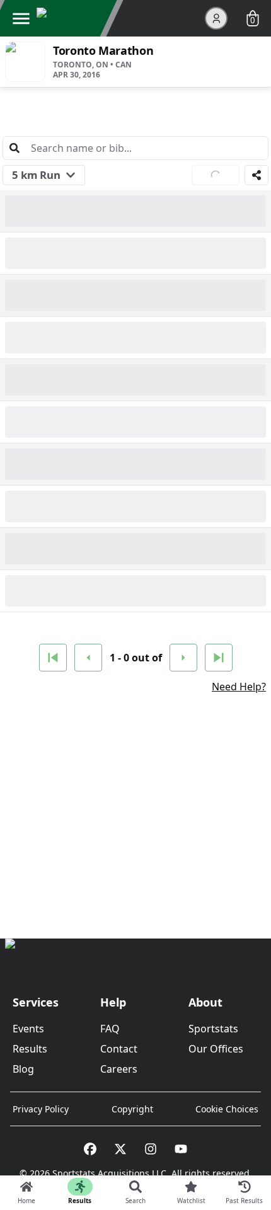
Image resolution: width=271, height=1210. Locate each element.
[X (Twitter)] (120, 1148)
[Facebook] (90, 1148)
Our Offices (215, 1049)
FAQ (110, 1029)
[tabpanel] (135, 495)
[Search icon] (14, 148)
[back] (88, 657)
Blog (23, 1069)
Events (28, 1029)
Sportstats (213, 1029)
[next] (183, 657)
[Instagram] (150, 1148)
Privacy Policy (41, 1109)
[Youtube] (180, 1148)
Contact (118, 1049)
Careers (118, 1069)
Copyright (132, 1109)
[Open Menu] (21, 18)
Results (30, 1049)
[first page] (53, 657)
